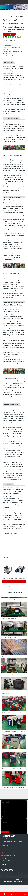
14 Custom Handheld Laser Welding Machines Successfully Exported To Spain (9, 596)
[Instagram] (12, 870)
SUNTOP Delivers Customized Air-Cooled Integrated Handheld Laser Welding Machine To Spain (14, 787)
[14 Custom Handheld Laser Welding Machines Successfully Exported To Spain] (14, 703)
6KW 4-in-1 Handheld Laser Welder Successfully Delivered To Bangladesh (14, 750)
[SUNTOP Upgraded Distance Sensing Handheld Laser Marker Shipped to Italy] (14, 688)
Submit (5, 832)
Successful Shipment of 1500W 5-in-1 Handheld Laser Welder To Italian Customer (14, 731)
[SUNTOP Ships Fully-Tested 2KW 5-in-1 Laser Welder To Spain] (14, 759)
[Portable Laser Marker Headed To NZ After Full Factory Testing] (14, 613)
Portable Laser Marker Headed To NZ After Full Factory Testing (9, 615)
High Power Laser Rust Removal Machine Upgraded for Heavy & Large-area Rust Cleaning (9, 653)
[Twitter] (7, 870)
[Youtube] (10, 870)
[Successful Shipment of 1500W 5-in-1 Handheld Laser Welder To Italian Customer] (14, 722)
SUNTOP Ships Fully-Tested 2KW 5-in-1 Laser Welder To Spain (14, 768)
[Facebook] (2, 870)
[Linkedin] (5, 870)
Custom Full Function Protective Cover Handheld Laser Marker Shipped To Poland (9, 634)
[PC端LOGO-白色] (8, 836)
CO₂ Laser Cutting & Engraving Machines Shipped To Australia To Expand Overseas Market (9, 671)
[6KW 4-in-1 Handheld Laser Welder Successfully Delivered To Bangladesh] (14, 741)
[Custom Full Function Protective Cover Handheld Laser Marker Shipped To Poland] (14, 632)
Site (10, 31)
